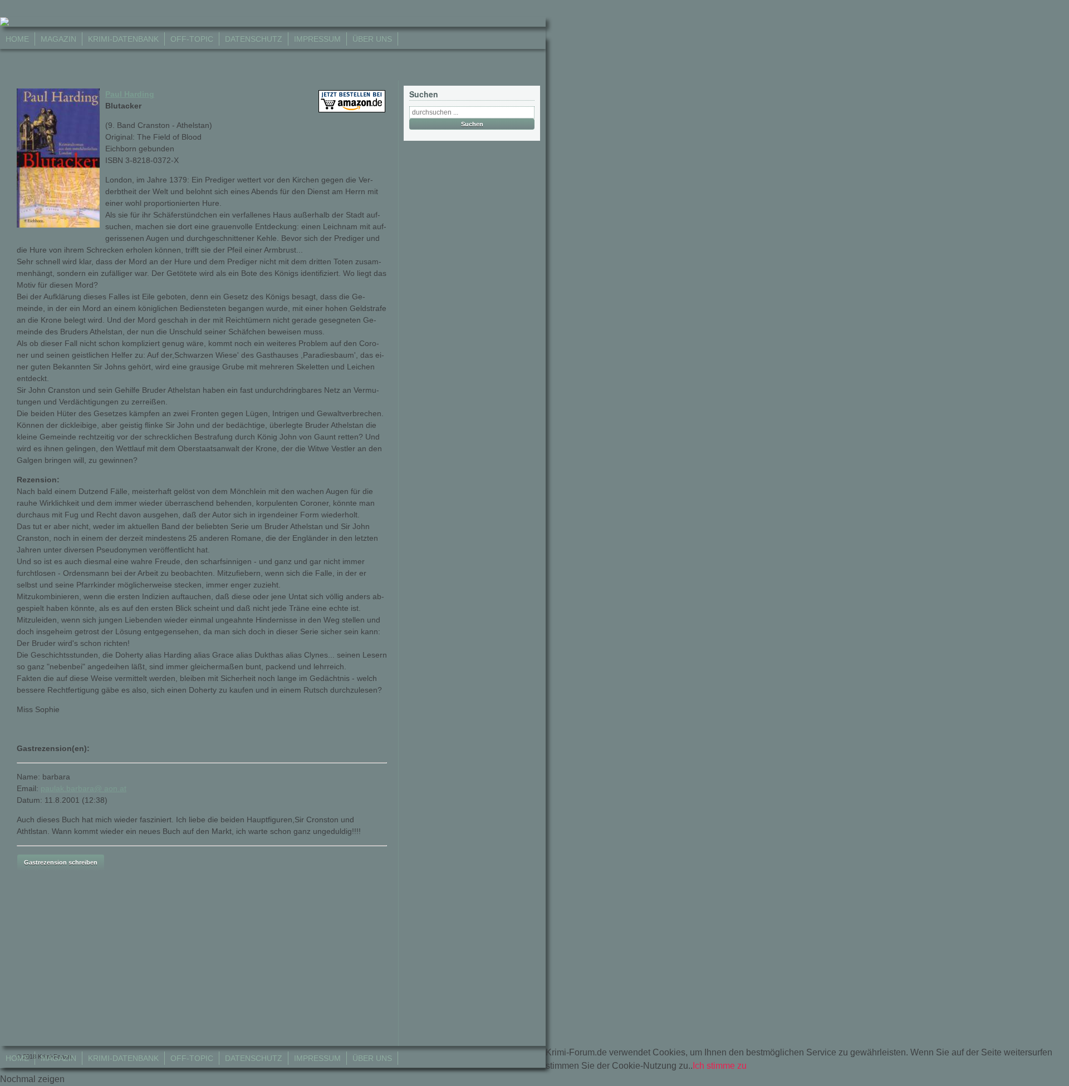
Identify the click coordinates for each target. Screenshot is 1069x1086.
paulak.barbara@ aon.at (83, 788)
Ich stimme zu (720, 1065)
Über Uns (372, 38)
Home (17, 38)
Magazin (58, 38)
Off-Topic (191, 38)
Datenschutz (253, 38)
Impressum (317, 38)
